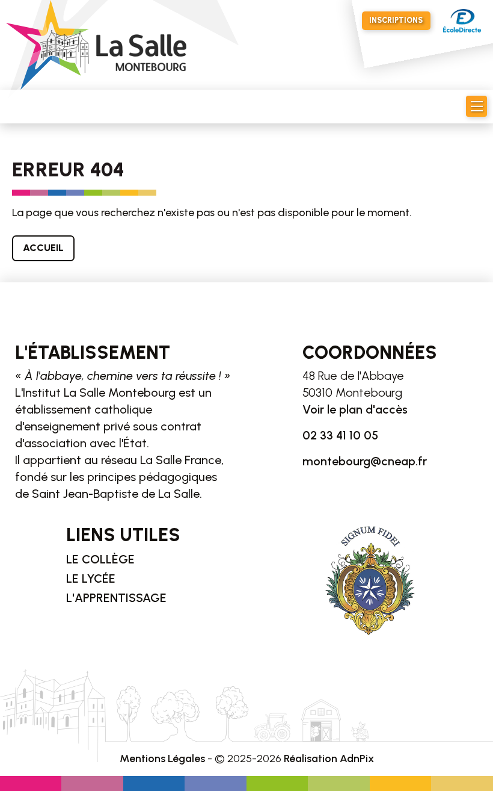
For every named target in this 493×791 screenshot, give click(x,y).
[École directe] (462, 21)
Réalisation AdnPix (329, 758)
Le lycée (90, 578)
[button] (476, 106)
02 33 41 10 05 (340, 435)
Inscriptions (396, 20)
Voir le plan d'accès (355, 409)
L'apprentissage (116, 598)
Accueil (43, 247)
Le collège (100, 559)
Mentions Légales (162, 758)
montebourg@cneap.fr (364, 461)
